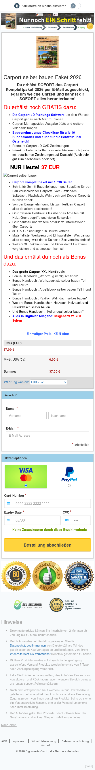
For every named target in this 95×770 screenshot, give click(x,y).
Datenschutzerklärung (75, 741)
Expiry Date (13, 512)
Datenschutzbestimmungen (28, 645)
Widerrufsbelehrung (44, 741)
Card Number (14, 495)
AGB (4, 741)
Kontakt (45, 745)
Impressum (19, 741)
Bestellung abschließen (48, 545)
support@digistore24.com (41, 683)
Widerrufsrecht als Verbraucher (30, 654)
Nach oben (9, 725)
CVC (66, 512)
